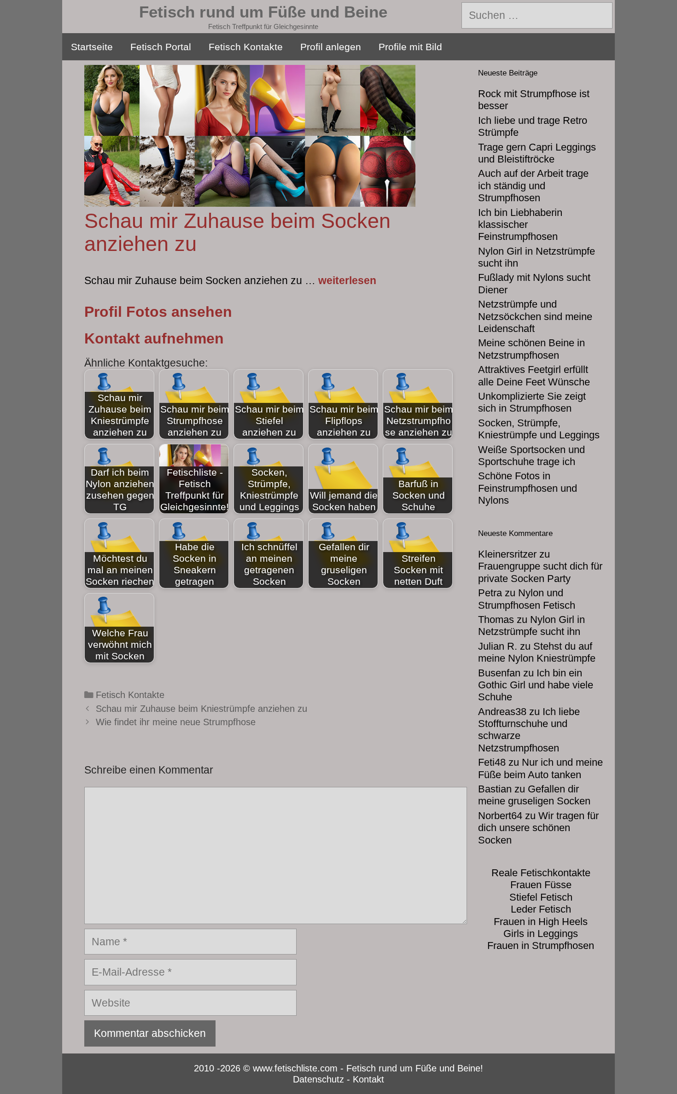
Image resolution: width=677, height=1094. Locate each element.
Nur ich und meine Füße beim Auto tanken (540, 768)
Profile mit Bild (410, 46)
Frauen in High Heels (541, 921)
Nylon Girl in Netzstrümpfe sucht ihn (531, 625)
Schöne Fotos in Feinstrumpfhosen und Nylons (527, 488)
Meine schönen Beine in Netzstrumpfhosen (531, 349)
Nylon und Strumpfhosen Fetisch (526, 599)
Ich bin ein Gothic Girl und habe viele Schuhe (535, 685)
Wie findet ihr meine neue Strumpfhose (176, 722)
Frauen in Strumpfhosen (540, 945)
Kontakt (368, 1079)
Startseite (92, 46)
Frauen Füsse (541, 884)
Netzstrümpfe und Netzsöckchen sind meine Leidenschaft (535, 316)
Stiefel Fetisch (540, 897)
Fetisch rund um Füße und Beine (263, 12)
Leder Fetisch (541, 909)
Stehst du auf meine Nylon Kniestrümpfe (536, 652)
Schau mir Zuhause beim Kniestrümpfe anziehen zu (201, 709)
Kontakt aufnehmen (154, 338)
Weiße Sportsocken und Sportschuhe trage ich (531, 455)
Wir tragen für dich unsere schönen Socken (538, 828)
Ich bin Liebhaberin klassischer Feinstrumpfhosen (520, 225)
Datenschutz (318, 1079)
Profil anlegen (330, 46)
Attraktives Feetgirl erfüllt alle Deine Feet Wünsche (534, 375)
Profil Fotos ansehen (158, 311)
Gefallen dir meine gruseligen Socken (534, 795)
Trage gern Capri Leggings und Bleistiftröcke (537, 153)
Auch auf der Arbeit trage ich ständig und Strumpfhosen (533, 186)
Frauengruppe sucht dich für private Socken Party (540, 572)
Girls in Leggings (540, 933)
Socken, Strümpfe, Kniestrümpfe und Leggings (539, 429)
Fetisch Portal (160, 46)
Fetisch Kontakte (246, 46)
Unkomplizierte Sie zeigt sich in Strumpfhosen (532, 402)
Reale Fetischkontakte (540, 873)
